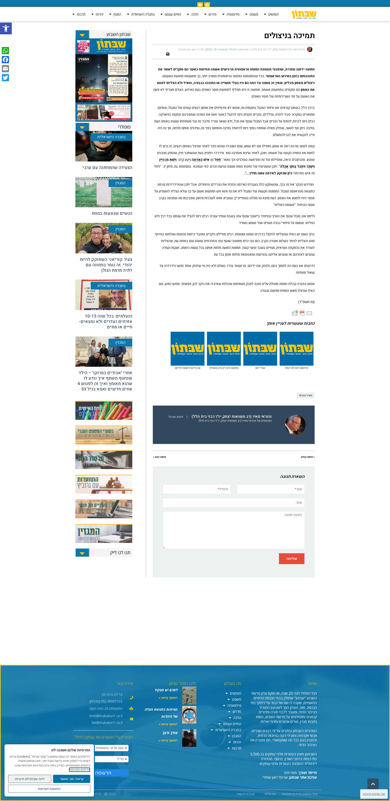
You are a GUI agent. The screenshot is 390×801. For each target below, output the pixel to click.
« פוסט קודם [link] (308, 457)
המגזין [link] (117, 14)
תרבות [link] (81, 14)
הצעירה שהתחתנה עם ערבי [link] (107, 167)
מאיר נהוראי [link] (305, 395)
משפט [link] (254, 14)
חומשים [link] (273, 14)
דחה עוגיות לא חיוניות (29, 779)
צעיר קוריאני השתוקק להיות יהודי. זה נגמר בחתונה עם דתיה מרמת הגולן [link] (106, 264)
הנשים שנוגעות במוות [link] (112, 213)
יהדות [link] (99, 14)
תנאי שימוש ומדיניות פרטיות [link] (300, 794)
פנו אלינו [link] (270, 794)
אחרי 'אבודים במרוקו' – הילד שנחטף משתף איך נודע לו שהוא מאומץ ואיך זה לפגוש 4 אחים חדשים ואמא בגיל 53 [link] (104, 381)
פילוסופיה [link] (233, 14)
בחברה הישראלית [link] (143, 14)
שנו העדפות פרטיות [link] (374, 794)
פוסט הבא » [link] (159, 457)
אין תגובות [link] (184, 49)
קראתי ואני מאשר (72, 779)
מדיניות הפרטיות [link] (79, 769)
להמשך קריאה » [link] (168, 698)
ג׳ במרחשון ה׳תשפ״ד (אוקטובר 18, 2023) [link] (228, 49)
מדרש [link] (212, 14)
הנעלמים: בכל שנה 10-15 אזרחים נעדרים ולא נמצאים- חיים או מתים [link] (105, 321)
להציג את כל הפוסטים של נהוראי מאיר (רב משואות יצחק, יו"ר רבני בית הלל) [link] (220, 419)
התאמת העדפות (49, 789)
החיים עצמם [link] (173, 14)
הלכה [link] (194, 14)
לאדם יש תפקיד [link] (166, 690)
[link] (6, 28)
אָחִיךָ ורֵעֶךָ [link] (170, 732)
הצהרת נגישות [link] (246, 794)
